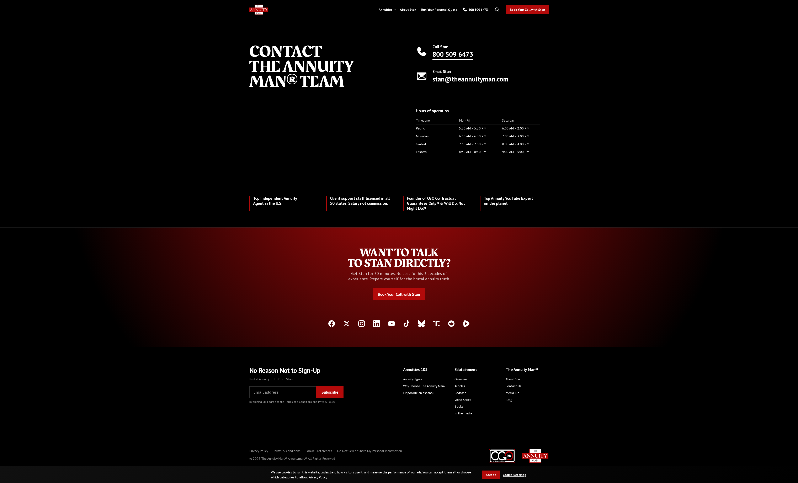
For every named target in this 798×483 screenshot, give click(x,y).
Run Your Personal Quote (439, 9)
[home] (258, 10)
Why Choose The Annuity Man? (424, 386)
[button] (386, 9)
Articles (459, 386)
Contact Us (513, 386)
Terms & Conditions (286, 451)
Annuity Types (412, 379)
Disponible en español (418, 393)
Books (458, 406)
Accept (491, 475)
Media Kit (512, 393)
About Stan (408, 9)
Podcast (460, 393)
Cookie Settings (514, 475)
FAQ (509, 400)
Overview (461, 379)
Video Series (462, 400)
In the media (463, 413)
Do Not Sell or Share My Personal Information (369, 451)
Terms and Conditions (298, 402)
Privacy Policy (326, 402)
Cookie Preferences (318, 451)
